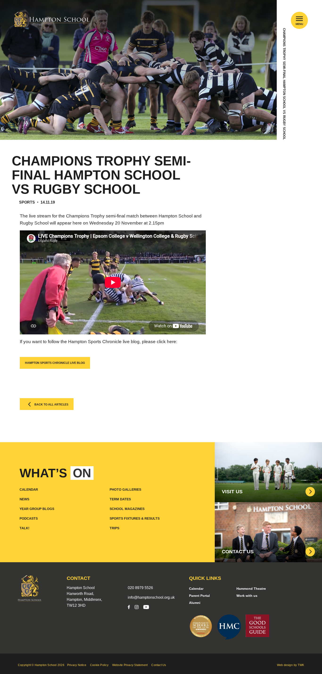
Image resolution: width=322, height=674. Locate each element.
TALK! (24, 528)
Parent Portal (199, 596)
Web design (285, 665)
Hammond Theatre (251, 588)
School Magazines (127, 509)
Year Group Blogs (37, 509)
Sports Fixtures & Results (135, 518)
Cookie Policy (99, 665)
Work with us (246, 596)
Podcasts (29, 518)
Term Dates (120, 499)
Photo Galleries (125, 489)
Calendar (29, 489)
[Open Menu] (299, 18)
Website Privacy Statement (130, 665)
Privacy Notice (76, 665)
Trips (114, 528)
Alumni (194, 603)
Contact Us (158, 665)
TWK (301, 665)
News (24, 499)
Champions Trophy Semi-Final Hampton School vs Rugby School (284, 84)
